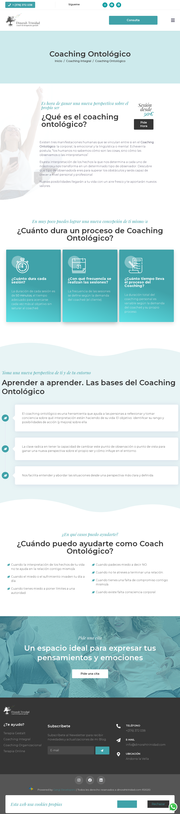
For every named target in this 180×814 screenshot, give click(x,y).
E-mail (130, 739)
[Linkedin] (118, 4)
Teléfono (133, 725)
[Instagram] (104, 4)
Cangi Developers (64, 789)
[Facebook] (111, 4)
